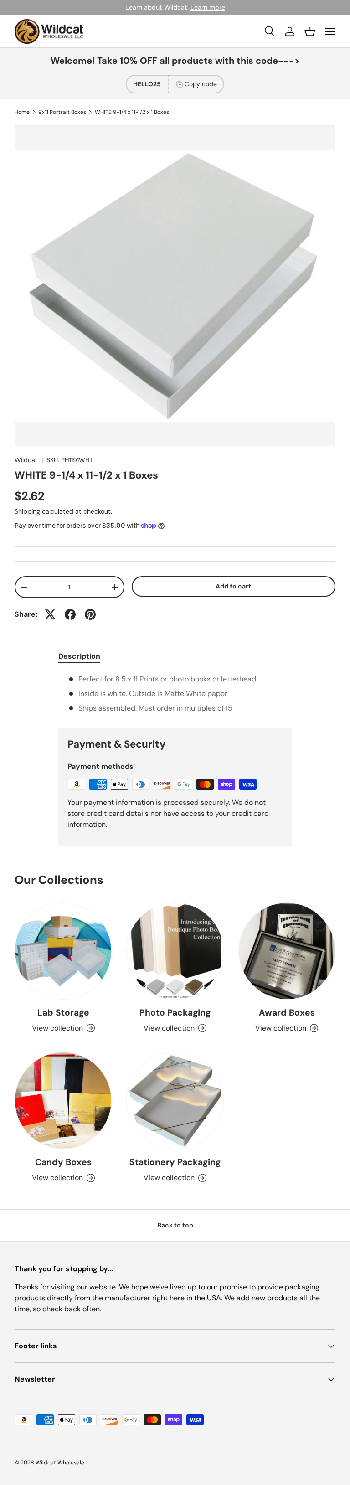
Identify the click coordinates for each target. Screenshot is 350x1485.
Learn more (207, 7)
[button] (310, 31)
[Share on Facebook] (70, 614)
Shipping (27, 511)
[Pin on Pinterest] (90, 614)
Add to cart (233, 586)
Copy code (201, 84)
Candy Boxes (63, 1162)
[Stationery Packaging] (175, 1100)
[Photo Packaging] (175, 951)
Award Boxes (287, 1012)
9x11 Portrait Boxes (62, 112)
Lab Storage (63, 1012)
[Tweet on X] (50, 614)
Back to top (175, 1225)
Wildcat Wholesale (60, 1462)
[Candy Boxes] (63, 1100)
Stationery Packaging (175, 1162)
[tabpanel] (175, 694)
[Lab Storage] (63, 951)
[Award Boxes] (287, 951)
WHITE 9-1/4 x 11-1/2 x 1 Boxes (132, 112)
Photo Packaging (175, 1012)
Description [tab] (79, 656)
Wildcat (26, 460)
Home (22, 112)
